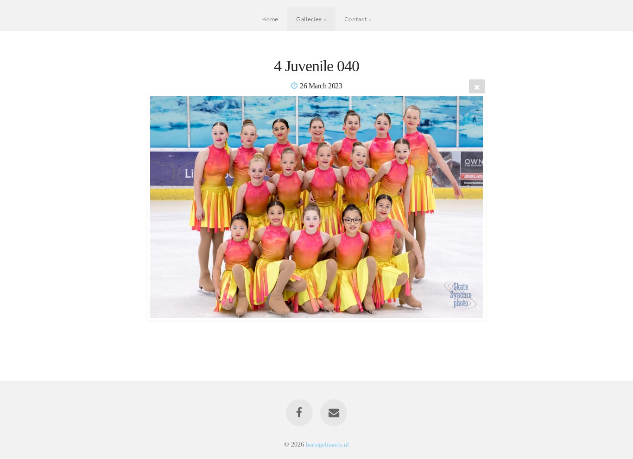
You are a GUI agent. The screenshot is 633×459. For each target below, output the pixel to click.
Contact (355, 19)
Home (270, 19)
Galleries (309, 19)
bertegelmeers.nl (327, 444)
